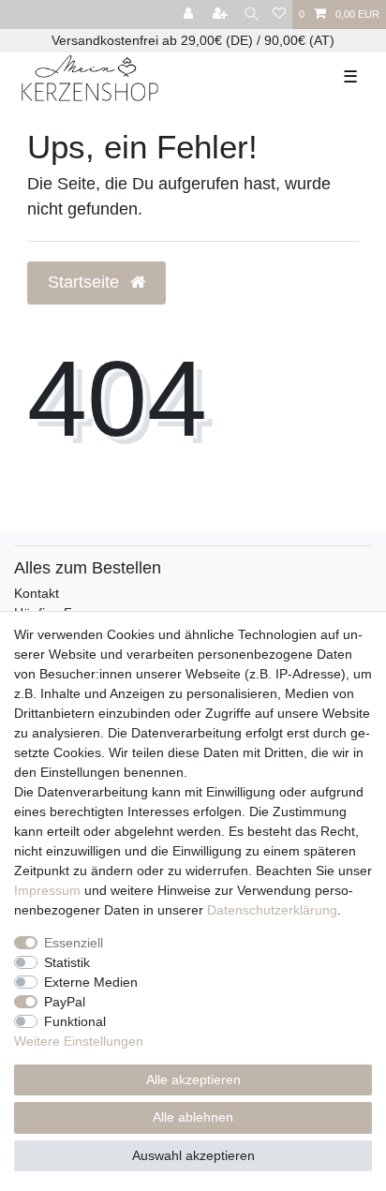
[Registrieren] (222, 14)
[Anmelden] (190, 14)
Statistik (67, 962)
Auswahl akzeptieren (193, 1155)
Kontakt (36, 593)
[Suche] (251, 14)
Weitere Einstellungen (78, 1041)
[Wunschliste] (279, 14)
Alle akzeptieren (193, 1079)
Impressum (47, 890)
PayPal (64, 1001)
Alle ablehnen (193, 1116)
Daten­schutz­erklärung (272, 909)
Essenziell (73, 942)
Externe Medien (91, 982)
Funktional (75, 1021)
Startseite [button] (86, 282)
